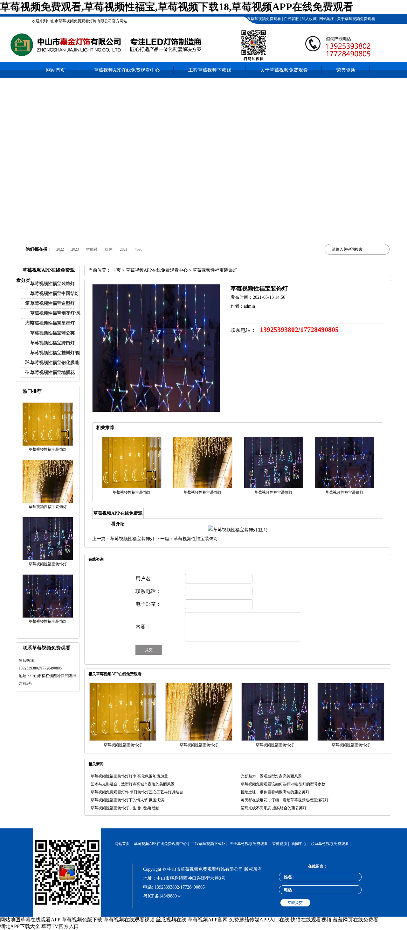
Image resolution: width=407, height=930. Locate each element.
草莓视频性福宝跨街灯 (52, 342)
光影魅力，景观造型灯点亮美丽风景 (271, 776)
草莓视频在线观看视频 (129, 919)
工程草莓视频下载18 (222, 19)
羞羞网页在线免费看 (355, 919)
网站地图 (326, 19)
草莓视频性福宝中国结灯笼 (52, 298)
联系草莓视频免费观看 (261, 19)
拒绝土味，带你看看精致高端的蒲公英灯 (275, 792)
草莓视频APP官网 (208, 919)
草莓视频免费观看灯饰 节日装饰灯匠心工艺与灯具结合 (137, 792)
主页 (116, 270)
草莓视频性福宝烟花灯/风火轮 (52, 318)
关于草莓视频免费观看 (355, 19)
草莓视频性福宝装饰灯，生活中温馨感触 (125, 808)
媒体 (109, 249)
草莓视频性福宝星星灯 (52, 323)
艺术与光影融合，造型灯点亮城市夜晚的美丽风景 (133, 784)
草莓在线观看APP (40, 919)
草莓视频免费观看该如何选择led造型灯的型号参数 (283, 784)
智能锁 (92, 249)
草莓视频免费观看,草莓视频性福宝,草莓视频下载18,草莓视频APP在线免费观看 (176, 6)
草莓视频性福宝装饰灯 (52, 283)
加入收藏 (308, 19)
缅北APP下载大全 (20, 926)
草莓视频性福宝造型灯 (52, 303)
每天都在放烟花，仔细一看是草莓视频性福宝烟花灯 (284, 800)
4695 (138, 249)
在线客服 (291, 19)
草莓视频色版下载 (82, 919)
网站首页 (55, 70)
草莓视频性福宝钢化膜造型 (52, 367)
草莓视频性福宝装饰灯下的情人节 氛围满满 (127, 800)
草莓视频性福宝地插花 (52, 372)
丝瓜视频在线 (171, 919)
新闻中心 (299, 843)
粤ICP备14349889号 (162, 896)
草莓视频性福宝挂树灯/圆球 (52, 357)
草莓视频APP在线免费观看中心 (127, 70)
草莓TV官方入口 (60, 926)
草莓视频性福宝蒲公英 (52, 333)
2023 (75, 249)
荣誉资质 (345, 70)
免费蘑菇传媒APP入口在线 (259, 919)
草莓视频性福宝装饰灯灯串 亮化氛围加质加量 (129, 776)
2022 (60, 249)
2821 (124, 249)
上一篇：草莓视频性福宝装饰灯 (123, 538)
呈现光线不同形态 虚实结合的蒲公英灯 (274, 808)
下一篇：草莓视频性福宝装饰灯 (187, 538)
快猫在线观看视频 (311, 919)
